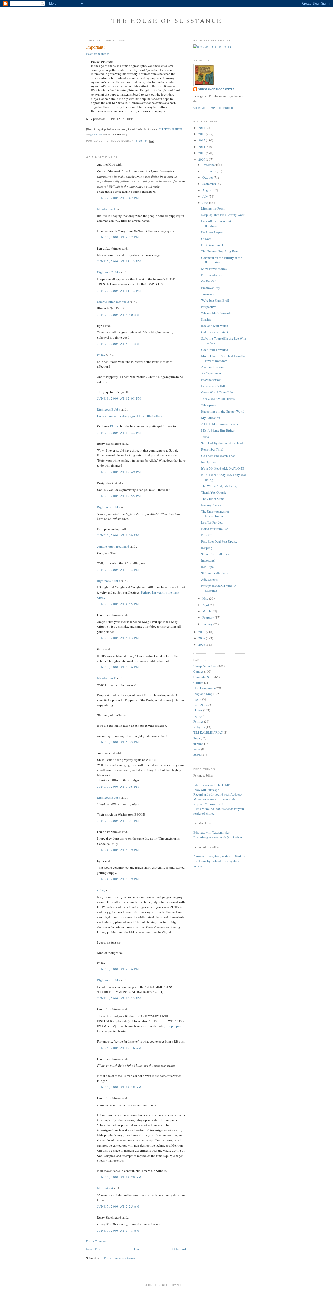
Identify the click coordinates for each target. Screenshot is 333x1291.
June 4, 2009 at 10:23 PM (119, 998)
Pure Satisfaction (212, 275)
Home (136, 1249)
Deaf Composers (204, 688)
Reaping (206, 547)
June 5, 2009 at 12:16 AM (119, 1048)
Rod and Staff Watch (214, 325)
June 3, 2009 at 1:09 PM (118, 535)
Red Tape (207, 567)
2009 (202, 159)
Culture (198, 682)
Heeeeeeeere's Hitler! (214, 386)
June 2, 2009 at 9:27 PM (118, 237)
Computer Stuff (203, 677)
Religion (199, 727)
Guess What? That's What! (218, 392)
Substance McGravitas (216, 89)
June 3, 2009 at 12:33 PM (119, 432)
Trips (196, 738)
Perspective (208, 306)
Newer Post (93, 1249)
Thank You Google (213, 492)
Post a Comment (97, 1241)
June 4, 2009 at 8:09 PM (118, 879)
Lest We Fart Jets (212, 522)
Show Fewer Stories (214, 268)
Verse (196, 749)
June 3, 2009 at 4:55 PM (118, 604)
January (207, 624)
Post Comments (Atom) (119, 1258)
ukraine (198, 743)
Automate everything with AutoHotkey (219, 856)
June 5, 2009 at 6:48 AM (118, 1230)
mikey (101, 355)
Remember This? (212, 449)
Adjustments (209, 579)
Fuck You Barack (212, 245)
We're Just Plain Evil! (215, 300)
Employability (210, 287)
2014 (202, 127)
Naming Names (211, 505)
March (207, 611)
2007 (202, 638)
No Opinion (209, 462)
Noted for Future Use (214, 528)
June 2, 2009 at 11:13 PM (119, 261)
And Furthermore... (213, 367)
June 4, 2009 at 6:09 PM (118, 850)
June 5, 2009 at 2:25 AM (118, 1206)
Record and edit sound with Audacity (218, 794)
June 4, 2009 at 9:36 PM (118, 969)
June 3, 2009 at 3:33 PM (118, 569)
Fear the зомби (211, 379)
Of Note (206, 238)
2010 (202, 153)
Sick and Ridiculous (214, 573)
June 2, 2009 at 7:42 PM (118, 198)
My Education (210, 417)
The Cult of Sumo (213, 498)
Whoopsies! (209, 405)
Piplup (197, 716)
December (209, 164)
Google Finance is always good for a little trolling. (130, 416)
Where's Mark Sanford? (216, 313)
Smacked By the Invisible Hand (222, 443)
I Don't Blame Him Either (217, 430)
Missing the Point (213, 208)
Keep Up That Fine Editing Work (223, 214)
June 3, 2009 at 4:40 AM (118, 315)
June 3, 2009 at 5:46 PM (118, 667)
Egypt (197, 699)
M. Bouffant (105, 1188)
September (209, 184)
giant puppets (173, 1026)
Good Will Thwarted (214, 349)
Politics (198, 721)
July (205, 196)
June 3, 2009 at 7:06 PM (118, 786)
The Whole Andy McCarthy (219, 486)
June (205, 203)
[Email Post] (151, 141)
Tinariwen (208, 294)
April (206, 605)
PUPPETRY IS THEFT (170, 129)
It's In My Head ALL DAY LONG (222, 468)
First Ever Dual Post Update (219, 541)
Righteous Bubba (108, 272)
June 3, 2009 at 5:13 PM (118, 638)
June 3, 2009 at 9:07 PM (118, 820)
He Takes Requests (213, 232)
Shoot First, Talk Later (215, 554)
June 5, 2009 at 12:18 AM (119, 1087)
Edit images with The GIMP (211, 785)
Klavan (114, 426)
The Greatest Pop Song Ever (219, 251)
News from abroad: (98, 53)
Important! (208, 560)
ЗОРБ (197, 754)
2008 (202, 632)
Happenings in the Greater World (222, 411)
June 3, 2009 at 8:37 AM (118, 344)
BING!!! (206, 535)
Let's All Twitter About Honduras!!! (216, 223)
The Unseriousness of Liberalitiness (215, 513)
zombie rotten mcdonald (113, 301)
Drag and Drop (203, 693)
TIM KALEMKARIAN (208, 732)
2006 (202, 644)
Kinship (206, 319)
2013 (202, 134)
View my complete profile (214, 108)
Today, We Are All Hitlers (218, 398)
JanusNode (200, 705)
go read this (96, 134)
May (205, 598)
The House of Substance (166, 20)
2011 (202, 146)
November (209, 171)
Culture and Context (214, 332)
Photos (197, 710)
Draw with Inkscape (206, 789)
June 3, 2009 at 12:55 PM (119, 496)
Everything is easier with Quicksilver (217, 837)
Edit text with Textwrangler (211, 832)
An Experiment (211, 373)
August (207, 190)
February (208, 617)
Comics (198, 671)
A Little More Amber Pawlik (219, 424)
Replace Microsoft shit (208, 804)
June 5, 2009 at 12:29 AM (119, 1177)
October (208, 177)
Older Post (179, 1249)
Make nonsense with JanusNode (214, 799)
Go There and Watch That (218, 456)
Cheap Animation (205, 666)
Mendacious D (106, 209)
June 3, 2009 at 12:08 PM (119, 398)
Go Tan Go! (208, 281)
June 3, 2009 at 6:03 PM (118, 742)
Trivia (205, 436)
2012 (202, 140)
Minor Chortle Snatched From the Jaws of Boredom (223, 358)
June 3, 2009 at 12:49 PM (119, 472)
